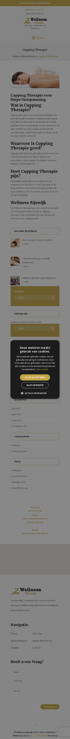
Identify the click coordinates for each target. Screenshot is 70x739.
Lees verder (42, 369)
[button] (35, 393)
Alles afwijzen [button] (35, 385)
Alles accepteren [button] (35, 377)
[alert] (35, 369)
